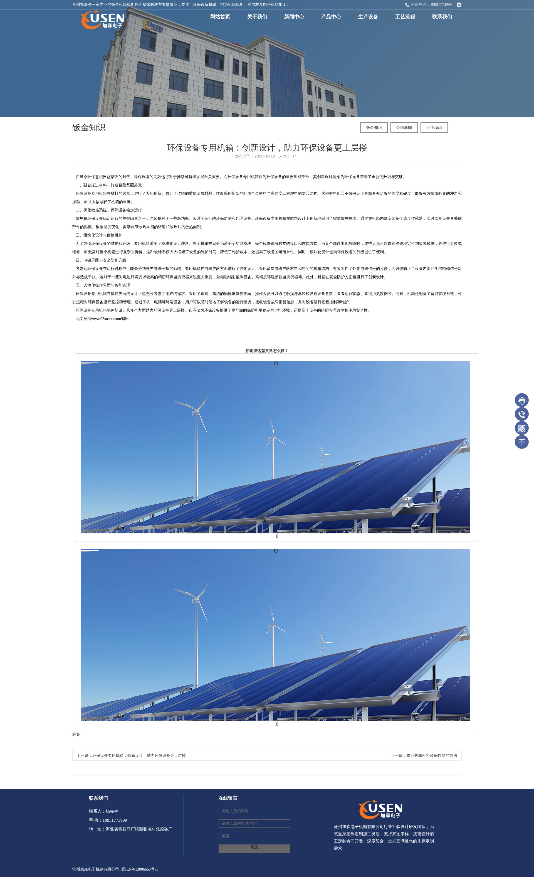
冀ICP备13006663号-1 (139, 869)
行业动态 (434, 127)
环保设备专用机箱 (91, 193)
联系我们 (442, 16)
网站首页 (220, 16)
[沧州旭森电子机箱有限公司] (100, 17)
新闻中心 (294, 16)
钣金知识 (374, 127)
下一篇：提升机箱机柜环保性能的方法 (424, 755)
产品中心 (331, 16)
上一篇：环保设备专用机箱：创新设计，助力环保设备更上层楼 (131, 755)
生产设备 (368, 16)
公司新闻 (404, 127)
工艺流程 (405, 16)
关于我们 (257, 16)
